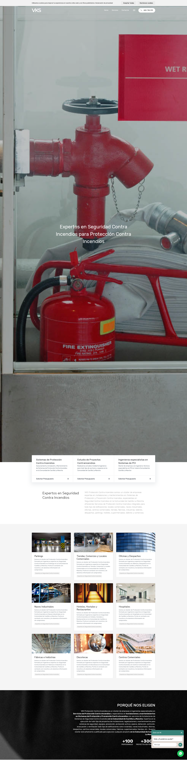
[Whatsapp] (180, 753)
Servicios (115, 10)
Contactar (125, 10)
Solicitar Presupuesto (45, 479)
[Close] (181, 732)
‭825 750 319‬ (148, 10)
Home (106, 10)
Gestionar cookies (146, 3)
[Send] (180, 745)
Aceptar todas (128, 3)
